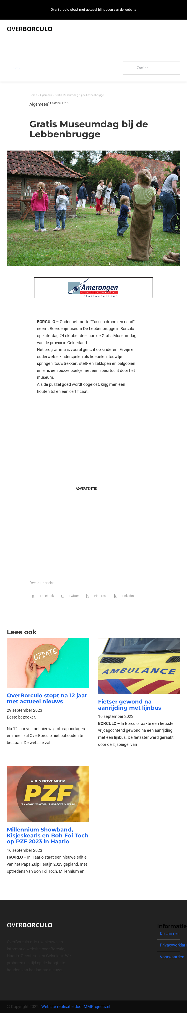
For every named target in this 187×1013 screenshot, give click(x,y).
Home (33, 95)
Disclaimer (169, 933)
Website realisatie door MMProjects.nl (75, 1006)
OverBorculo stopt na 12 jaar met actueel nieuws (47, 698)
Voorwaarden (172, 956)
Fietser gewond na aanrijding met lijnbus (129, 704)
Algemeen (46, 95)
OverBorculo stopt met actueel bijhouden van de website (93, 10)
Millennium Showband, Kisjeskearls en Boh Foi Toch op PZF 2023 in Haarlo (47, 835)
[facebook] (8, 986)
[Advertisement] (87, 436)
